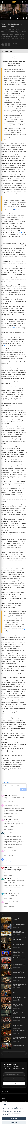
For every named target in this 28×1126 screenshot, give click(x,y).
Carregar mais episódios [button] (14, 1053)
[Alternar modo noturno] (22, 2)
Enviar (14, 1083)
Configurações (14, 1122)
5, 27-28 (7, 345)
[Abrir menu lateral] (2, 2)
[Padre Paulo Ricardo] (14, 2)
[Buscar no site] (25, 2)
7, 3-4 (16, 210)
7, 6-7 (9, 438)
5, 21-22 (12, 327)
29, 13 (19, 232)
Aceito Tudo (14, 1118)
